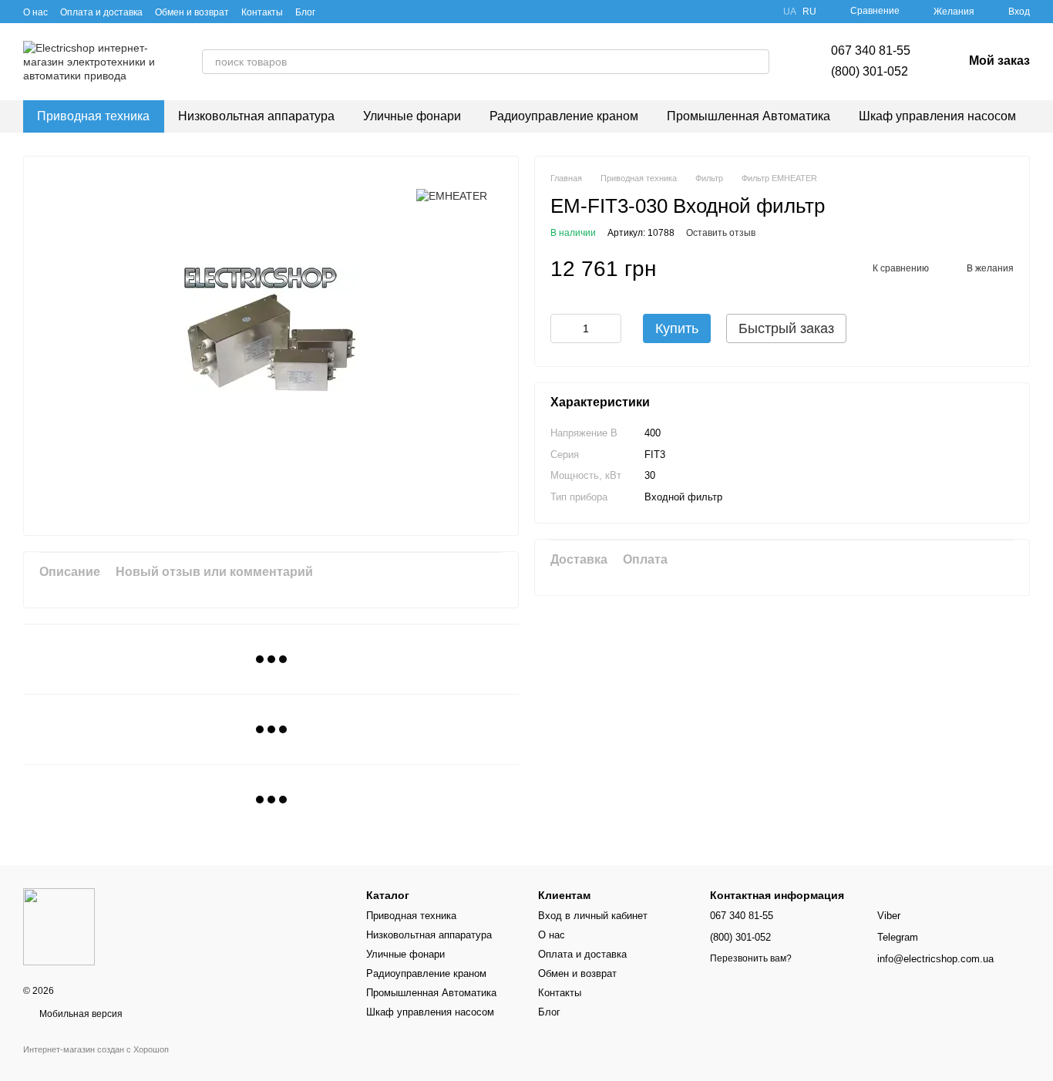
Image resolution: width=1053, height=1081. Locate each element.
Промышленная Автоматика (748, 116)
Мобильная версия (80, 1014)
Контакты (262, 12)
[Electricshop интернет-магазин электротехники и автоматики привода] (59, 926)
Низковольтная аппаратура (256, 116)
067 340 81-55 (870, 50)
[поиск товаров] (757, 61)
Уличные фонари (412, 116)
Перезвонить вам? (751, 958)
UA (789, 11)
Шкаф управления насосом (937, 116)
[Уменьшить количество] (562, 329)
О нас (35, 12)
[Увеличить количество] (610, 329)
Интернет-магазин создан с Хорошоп (96, 1049)
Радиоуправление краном (563, 116)
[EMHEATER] (451, 195)
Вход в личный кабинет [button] (593, 915)
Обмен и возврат (192, 12)
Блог (305, 12)
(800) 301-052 (869, 71)
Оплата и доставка (101, 12)
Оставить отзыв (720, 233)
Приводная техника (93, 116)
